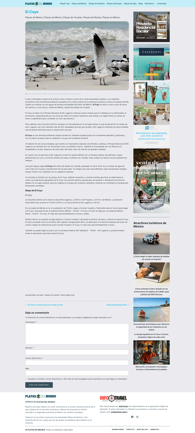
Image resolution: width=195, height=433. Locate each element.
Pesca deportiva (67, 295)
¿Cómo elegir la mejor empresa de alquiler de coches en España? (151, 257)
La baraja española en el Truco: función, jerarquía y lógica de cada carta (151, 335)
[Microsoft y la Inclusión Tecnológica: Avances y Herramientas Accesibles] (151, 352)
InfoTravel (123, 406)
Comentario (31, 322)
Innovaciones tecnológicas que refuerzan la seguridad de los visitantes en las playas (151, 327)
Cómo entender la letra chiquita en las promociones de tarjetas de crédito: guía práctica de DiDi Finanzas (151, 292)
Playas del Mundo (92, 17)
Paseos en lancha (52, 295)
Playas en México (111, 17)
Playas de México (34, 17)
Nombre (29, 348)
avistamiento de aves (34, 295)
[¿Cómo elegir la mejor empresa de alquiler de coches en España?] (151, 242)
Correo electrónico (34, 358)
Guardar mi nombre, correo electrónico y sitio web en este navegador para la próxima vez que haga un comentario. (77, 379)
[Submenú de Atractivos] (154, 3)
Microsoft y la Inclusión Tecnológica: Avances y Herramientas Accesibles (151, 368)
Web (27, 368)
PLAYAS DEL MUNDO (45, 402)
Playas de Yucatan (72, 17)
